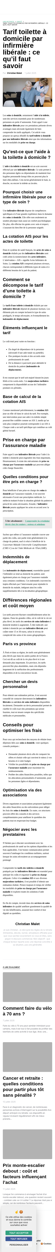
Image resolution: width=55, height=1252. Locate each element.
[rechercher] (51, 7)
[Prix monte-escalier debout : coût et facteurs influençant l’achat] (27, 1144)
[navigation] (4, 7)
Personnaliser (19, 1244)
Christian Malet (14, 73)
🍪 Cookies (46, 1244)
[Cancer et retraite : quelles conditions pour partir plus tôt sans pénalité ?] (27, 1057)
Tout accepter (18, 1232)
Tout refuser (18, 1238)
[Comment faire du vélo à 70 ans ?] (27, 987)
